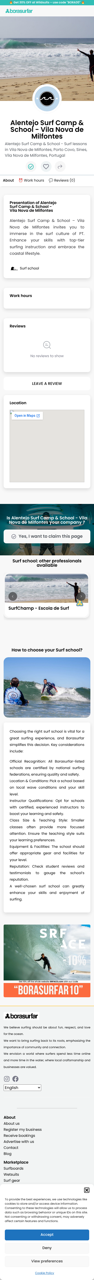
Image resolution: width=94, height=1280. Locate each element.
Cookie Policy (44, 1273)
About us (12, 1123)
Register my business (23, 1129)
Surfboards (13, 1168)
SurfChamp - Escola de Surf (38, 608)
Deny (47, 1248)
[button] (86, 1190)
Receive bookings (19, 1135)
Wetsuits (11, 1174)
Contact (11, 1147)
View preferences (47, 1261)
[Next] (81, 596)
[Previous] (12, 596)
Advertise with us (19, 1141)
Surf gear (12, 1180)
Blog (8, 1153)
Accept (46, 1234)
